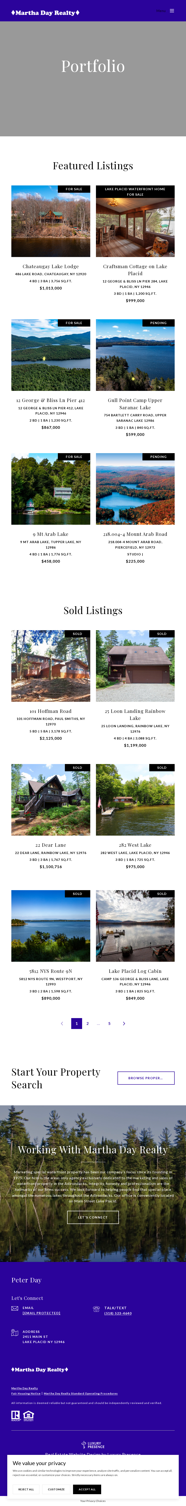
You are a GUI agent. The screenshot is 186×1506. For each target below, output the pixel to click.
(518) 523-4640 (118, 1313)
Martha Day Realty (24, 1388)
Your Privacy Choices (93, 1501)
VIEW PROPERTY (51, 244)
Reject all (26, 1489)
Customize (56, 1489)
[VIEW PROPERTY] (50, 240)
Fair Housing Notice (26, 1393)
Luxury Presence (124, 1454)
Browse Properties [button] (148, 1078)
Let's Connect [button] (93, 1217)
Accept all (87, 1489)
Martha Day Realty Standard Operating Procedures (81, 1393)
